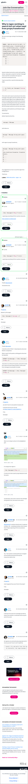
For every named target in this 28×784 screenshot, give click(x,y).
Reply (6, 186)
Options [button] (25, 15)
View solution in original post (9, 218)
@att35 (4, 309)
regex (17, 177)
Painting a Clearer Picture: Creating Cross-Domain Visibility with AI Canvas (12, 747)
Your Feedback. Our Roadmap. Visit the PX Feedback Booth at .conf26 (12, 725)
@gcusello (8, 346)
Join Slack (14, 696)
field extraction (11, 177)
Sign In (21, 2)
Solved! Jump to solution (9, 20)
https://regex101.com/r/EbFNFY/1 (12, 409)
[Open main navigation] (26, 2)
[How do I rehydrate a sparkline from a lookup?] (24, 237)
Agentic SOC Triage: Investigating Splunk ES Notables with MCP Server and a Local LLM (13, 736)
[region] (14, 777)
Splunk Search (4, 15)
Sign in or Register (13, 11)
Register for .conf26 (14, 679)
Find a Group (14, 713)
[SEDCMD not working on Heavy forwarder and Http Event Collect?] (26, 237)
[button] (25, 21)
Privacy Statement (13, 778)
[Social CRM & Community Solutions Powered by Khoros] (23, 763)
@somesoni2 (9, 282)
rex (20, 177)
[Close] (26, 771)
